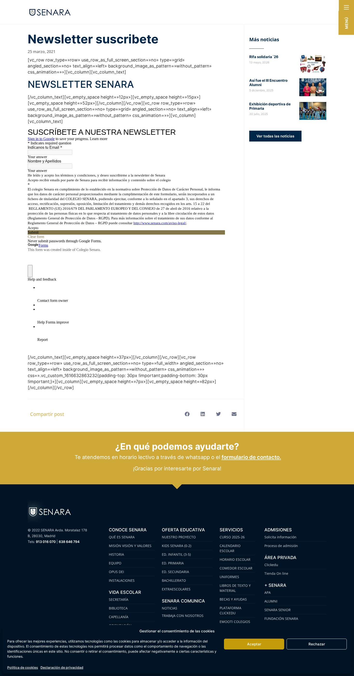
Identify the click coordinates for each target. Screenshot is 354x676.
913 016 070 (46, 542)
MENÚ (346, 23)
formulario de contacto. (251, 457)
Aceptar (254, 644)
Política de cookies (22, 667)
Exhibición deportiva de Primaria (270, 106)
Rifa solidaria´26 (263, 56)
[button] (187, 414)
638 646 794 (69, 542)
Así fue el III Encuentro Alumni (268, 82)
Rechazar (316, 644)
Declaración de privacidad (61, 667)
